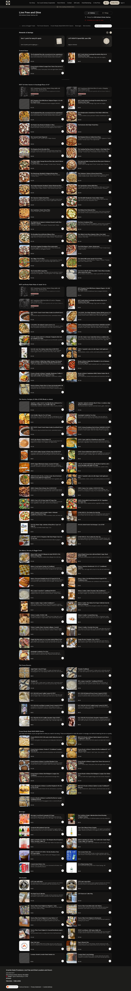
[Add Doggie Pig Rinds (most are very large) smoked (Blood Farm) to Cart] (62, 646)
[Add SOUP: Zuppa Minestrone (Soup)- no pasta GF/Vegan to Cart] (62, 470)
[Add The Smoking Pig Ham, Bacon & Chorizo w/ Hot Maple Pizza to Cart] (110, 156)
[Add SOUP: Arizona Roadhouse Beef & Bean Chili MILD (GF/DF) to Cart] (110, 331)
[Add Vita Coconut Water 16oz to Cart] (110, 858)
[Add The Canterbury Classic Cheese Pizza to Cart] (62, 216)
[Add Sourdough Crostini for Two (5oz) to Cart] (110, 421)
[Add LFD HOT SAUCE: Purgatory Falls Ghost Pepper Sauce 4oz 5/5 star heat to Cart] (62, 543)
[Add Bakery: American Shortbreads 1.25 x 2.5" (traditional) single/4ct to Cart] (110, 573)
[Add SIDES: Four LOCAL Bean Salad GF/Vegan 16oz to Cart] (62, 507)
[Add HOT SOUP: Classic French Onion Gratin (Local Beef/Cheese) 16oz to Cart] (62, 319)
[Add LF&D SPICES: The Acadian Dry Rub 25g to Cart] (110, 543)
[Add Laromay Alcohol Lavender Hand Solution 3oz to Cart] (62, 961)
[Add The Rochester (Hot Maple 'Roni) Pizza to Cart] (110, 131)
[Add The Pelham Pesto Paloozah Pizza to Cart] (110, 216)
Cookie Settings (47, 987)
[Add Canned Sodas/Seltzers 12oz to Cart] (62, 870)
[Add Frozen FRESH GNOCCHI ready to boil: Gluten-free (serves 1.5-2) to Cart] (62, 744)
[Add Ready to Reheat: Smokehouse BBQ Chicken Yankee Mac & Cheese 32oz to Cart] (110, 380)
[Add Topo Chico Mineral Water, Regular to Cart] (110, 834)
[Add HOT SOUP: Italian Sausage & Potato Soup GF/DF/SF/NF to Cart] (62, 458)
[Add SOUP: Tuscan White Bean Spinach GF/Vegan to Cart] (110, 458)
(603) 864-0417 (10, 973)
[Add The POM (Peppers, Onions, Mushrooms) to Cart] (110, 253)
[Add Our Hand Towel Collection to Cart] (62, 900)
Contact (69, 3)
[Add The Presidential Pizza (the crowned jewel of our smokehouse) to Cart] (62, 61)
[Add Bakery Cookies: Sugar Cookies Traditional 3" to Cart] (62, 609)
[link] (24, 26)
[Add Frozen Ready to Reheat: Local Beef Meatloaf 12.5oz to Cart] (62, 768)
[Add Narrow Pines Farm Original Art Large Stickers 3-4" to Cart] (62, 924)
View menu (9, 981)
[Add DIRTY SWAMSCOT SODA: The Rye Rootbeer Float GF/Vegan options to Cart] (62, 858)
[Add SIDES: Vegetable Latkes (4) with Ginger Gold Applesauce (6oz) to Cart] (110, 355)
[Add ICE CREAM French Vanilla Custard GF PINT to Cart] (62, 700)
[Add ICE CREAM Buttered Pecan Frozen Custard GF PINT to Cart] (110, 700)
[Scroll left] (107, 32)
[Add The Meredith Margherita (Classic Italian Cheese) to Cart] (110, 204)
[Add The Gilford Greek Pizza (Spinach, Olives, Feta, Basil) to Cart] (110, 241)
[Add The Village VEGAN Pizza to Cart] (62, 265)
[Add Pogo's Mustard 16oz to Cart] (110, 949)
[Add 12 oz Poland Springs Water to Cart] (110, 870)
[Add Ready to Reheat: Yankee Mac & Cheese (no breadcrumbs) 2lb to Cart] (62, 392)
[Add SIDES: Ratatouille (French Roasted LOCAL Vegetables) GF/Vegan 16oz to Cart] (110, 507)
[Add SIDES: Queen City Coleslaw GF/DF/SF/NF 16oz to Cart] (110, 494)
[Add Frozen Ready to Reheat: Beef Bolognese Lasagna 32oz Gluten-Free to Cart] (110, 780)
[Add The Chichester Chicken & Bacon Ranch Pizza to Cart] (110, 180)
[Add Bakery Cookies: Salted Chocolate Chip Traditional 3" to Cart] (110, 597)
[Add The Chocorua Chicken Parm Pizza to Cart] (62, 204)
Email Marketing (86, 3)
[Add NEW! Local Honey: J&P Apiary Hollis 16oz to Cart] (110, 936)
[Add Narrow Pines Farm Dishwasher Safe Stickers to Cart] (110, 912)
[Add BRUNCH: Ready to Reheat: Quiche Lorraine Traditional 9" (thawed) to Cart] (110, 792)
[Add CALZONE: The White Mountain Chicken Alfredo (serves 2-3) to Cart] (110, 319)
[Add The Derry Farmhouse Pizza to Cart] (110, 229)
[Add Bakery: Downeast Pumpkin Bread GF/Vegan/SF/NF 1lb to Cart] (62, 585)
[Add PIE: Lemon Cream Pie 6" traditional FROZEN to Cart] (62, 597)
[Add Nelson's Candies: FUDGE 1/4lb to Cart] (62, 621)
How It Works (61, 3)
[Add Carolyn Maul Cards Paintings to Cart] (110, 961)
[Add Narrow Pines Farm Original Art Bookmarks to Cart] (110, 924)
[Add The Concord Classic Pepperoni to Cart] (62, 143)
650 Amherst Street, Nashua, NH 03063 (17, 974)
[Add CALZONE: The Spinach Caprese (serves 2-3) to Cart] (62, 331)
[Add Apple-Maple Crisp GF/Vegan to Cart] (62, 675)
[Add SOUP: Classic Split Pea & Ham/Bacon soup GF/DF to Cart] (110, 446)
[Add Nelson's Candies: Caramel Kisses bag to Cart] (110, 621)
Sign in (122, 3)
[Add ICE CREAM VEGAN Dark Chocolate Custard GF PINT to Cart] (110, 724)
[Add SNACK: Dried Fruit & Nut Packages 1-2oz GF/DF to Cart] (110, 531)
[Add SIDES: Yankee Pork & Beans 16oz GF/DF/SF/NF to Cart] (62, 494)
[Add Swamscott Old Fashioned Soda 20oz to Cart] (62, 834)
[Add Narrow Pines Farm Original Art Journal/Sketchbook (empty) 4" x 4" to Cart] (62, 936)
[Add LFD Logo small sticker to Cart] (62, 888)
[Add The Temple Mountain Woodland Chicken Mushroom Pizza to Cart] (62, 192)
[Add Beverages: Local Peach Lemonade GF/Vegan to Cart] (62, 822)
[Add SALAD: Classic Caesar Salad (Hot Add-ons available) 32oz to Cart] (110, 343)
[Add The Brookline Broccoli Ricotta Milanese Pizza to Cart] (62, 241)
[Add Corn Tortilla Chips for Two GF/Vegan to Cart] (62, 421)
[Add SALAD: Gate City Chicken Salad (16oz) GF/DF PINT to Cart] (62, 355)
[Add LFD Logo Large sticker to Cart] (110, 888)
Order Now (114, 3)
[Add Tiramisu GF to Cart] (62, 687)
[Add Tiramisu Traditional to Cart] (110, 675)
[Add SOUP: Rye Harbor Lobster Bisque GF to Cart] (62, 446)
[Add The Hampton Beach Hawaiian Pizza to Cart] (62, 156)
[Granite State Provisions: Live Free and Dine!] (8, 3)
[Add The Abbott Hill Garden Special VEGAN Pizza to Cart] (110, 265)
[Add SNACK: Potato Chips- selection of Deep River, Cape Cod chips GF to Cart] (62, 531)
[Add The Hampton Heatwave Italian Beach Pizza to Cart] (110, 143)
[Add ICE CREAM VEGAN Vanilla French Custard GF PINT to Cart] (110, 712)
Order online (17, 981)
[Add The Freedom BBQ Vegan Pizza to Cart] (62, 277)
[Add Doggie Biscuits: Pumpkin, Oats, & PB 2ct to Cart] (110, 646)
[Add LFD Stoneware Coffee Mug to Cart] (110, 900)
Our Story (32, 3)
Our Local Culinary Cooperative (46, 3)
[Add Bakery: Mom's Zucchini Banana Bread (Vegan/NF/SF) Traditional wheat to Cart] (110, 585)
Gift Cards (77, 3)
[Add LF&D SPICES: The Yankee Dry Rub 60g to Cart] (110, 519)
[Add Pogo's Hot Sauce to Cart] (62, 949)
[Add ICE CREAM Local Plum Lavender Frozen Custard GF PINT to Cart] (62, 712)
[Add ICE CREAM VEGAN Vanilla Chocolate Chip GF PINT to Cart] (62, 724)
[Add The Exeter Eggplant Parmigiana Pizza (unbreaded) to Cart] (62, 253)
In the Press (96, 3)
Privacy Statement (36, 987)
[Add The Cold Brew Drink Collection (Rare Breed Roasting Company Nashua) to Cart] (110, 822)
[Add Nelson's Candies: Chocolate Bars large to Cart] (110, 634)
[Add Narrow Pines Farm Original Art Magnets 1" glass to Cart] (62, 912)
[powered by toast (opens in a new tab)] (12, 987)
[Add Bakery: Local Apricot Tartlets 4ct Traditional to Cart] (62, 573)
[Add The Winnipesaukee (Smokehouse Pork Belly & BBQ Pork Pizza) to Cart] (110, 119)
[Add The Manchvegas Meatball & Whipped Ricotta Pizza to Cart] (62, 180)
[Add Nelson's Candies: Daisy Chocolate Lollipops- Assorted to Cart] (62, 634)
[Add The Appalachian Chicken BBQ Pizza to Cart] (110, 192)
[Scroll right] (110, 32)
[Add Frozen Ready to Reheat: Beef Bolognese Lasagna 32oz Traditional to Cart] (62, 780)
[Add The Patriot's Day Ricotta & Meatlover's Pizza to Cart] (62, 131)
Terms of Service (24, 987)
